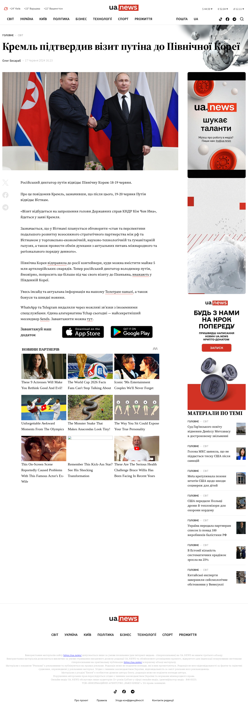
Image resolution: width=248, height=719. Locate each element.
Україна (26, 19)
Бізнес (81, 19)
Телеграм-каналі (119, 291)
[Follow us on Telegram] (234, 19)
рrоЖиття (143, 19)
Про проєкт (81, 700)
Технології (102, 19)
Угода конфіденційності (129, 700)
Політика (61, 19)
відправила (57, 262)
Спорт (123, 19)
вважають (140, 274)
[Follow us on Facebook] (227, 19)
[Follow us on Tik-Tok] (220, 19)
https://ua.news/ (72, 655)
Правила (102, 700)
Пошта (182, 19)
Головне (8, 35)
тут (90, 318)
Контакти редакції (163, 700)
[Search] (241, 19)
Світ (10, 19)
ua (196, 19)
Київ (43, 19)
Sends (44, 318)
